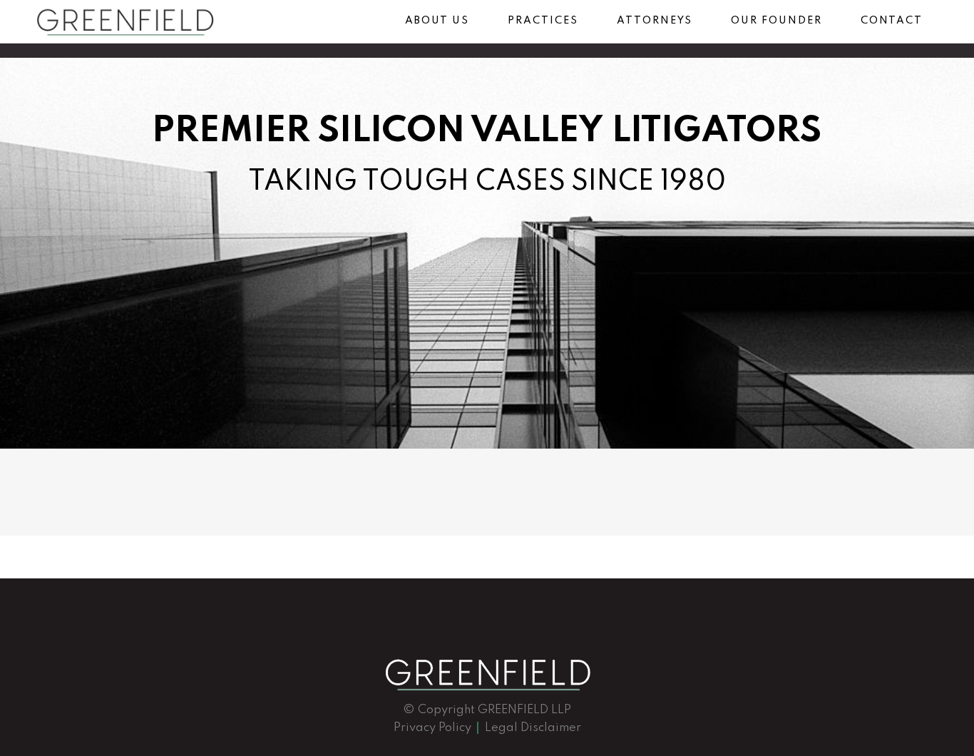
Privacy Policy (432, 728)
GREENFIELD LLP (524, 710)
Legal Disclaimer (533, 728)
